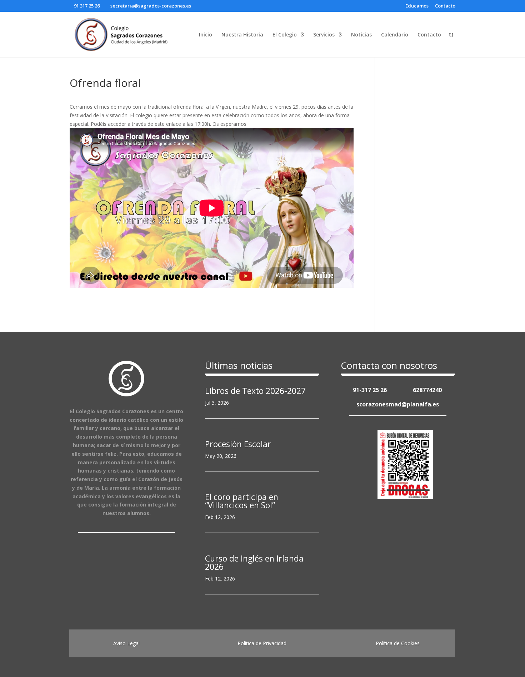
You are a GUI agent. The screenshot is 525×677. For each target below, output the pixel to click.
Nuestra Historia (242, 35)
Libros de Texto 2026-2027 (255, 390)
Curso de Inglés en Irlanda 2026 (254, 562)
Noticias (361, 35)
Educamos (417, 6)
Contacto (445, 6)
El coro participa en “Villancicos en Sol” (241, 501)
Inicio (205, 35)
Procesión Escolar (238, 444)
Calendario (394, 35)
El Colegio (284, 35)
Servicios (324, 35)
